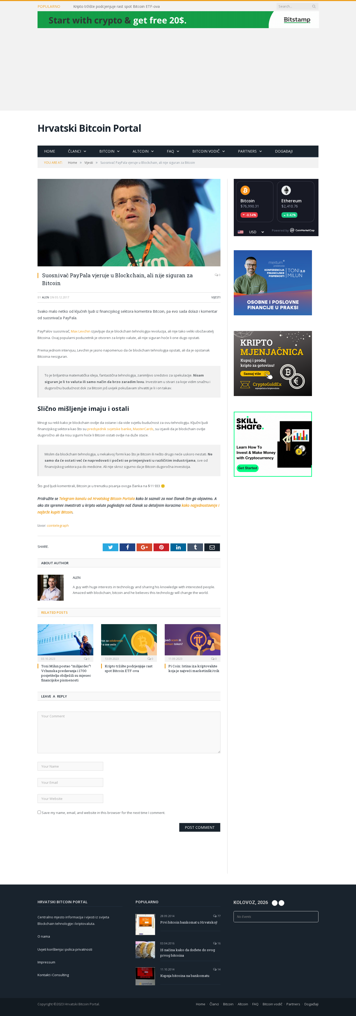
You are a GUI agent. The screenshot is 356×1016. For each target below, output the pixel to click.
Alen (45, 297)
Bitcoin (106, 151)
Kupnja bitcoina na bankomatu (184, 975)
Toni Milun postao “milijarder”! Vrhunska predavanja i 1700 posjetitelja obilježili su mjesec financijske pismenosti (66, 673)
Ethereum (291, 201)
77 (218, 916)
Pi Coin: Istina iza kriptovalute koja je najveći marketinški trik (193, 668)
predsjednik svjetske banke (109, 429)
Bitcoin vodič (206, 151)
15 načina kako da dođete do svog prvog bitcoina (187, 953)
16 (218, 943)
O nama (44, 936)
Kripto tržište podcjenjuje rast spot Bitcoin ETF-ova (116, 6)
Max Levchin (80, 331)
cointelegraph (58, 525)
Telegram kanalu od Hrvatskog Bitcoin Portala (97, 498)
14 (218, 969)
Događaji (284, 151)
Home (49, 151)
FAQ (170, 151)
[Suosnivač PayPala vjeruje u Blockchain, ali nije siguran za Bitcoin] (129, 223)
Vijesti (215, 297)
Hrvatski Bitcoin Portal (89, 128)
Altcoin (141, 151)
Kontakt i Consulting (53, 975)
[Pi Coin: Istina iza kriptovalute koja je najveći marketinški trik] (192, 642)
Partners (247, 151)
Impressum (46, 962)
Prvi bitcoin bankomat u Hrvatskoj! (188, 922)
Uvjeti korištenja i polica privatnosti (65, 949)
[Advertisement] (178, 68)
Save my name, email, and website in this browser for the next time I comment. (103, 812)
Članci (74, 151)
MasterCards (143, 429)
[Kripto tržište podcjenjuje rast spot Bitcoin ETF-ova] (129, 642)
